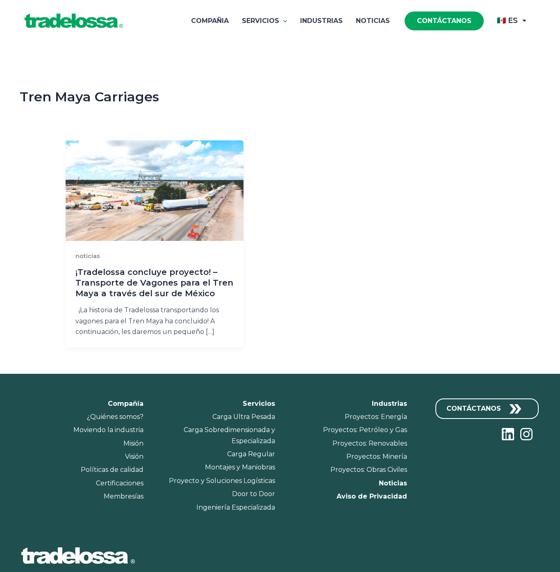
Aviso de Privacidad (372, 496)
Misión (133, 443)
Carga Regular (251, 454)
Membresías (123, 496)
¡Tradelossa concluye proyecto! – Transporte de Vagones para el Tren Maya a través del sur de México (154, 282)
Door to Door (253, 494)
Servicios (260, 21)
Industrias (321, 21)
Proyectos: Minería (376, 456)
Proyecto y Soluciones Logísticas (222, 481)
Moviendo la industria (108, 430)
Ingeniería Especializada (235, 507)
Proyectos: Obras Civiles (368, 470)
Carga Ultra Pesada (243, 417)
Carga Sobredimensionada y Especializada (229, 435)
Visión (134, 456)
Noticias (373, 21)
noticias (87, 256)
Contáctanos (474, 408)
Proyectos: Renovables (369, 443)
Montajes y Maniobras (240, 467)
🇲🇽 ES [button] (507, 20)
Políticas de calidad (112, 470)
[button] (283, 21)
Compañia (210, 21)
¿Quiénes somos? (115, 417)
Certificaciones (119, 483)
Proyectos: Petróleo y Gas (365, 430)
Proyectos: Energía (376, 417)
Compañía (125, 403)
